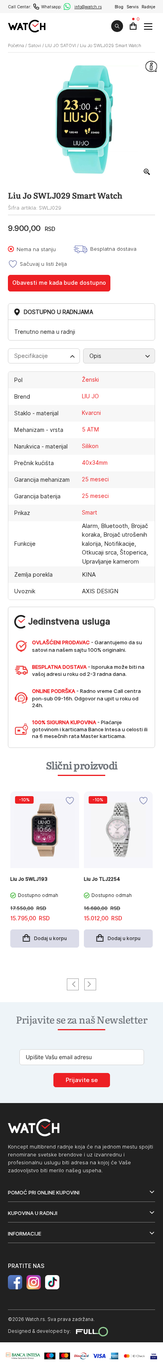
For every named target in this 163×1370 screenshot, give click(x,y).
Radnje (148, 6)
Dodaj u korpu (50, 938)
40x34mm (95, 463)
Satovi (34, 45)
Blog (119, 6)
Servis (132, 6)
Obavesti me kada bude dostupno (59, 283)
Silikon (90, 446)
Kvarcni (91, 413)
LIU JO (90, 396)
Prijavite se (82, 1080)
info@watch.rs (88, 6)
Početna (16, 45)
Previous (73, 984)
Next (90, 984)
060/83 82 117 (36, 6)
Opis (95, 356)
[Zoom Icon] (147, 172)
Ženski (90, 380)
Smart (89, 512)
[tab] (44, 355)
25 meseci (95, 479)
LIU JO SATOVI (60, 45)
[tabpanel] (45, 873)
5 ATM (90, 429)
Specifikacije (31, 356)
